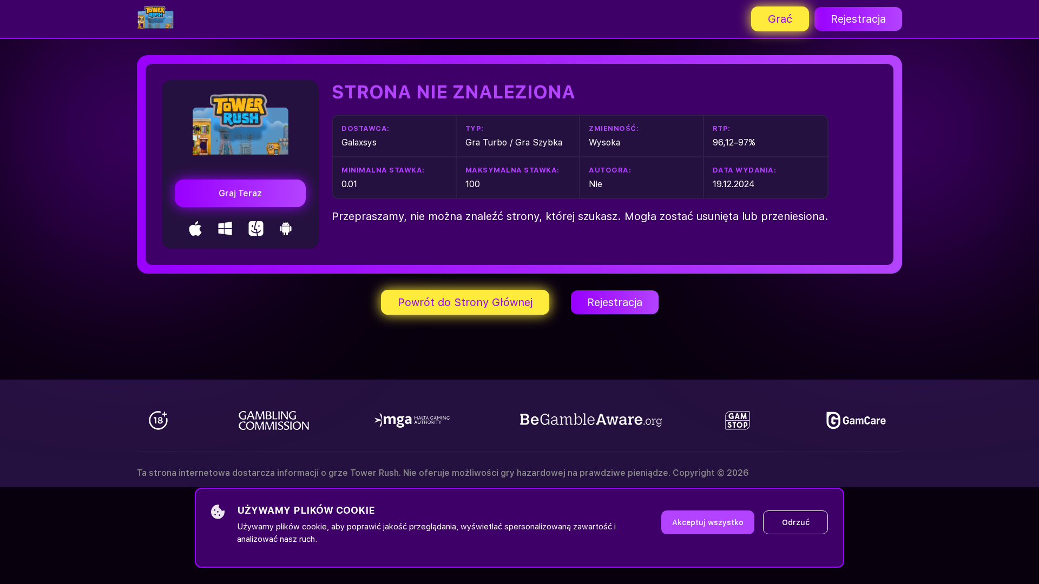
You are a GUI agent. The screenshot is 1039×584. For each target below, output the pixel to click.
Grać (780, 18)
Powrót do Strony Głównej (465, 302)
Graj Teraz (240, 193)
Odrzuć (796, 522)
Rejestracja (858, 18)
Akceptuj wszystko (708, 522)
